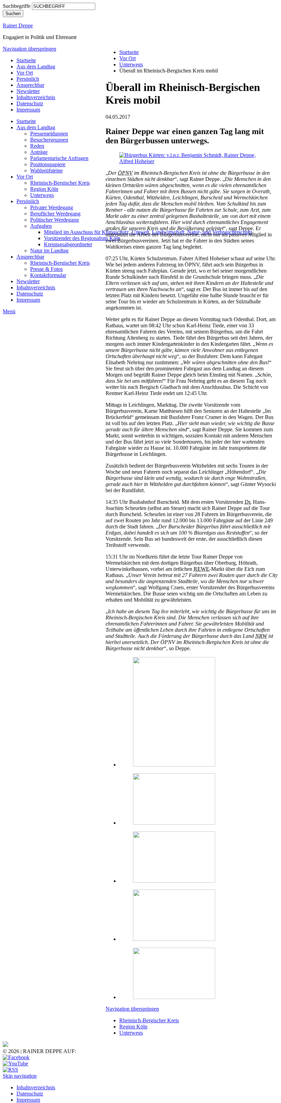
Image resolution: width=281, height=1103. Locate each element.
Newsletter (28, 91)
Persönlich (27, 79)
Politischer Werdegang (54, 220)
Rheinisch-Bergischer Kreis (60, 183)
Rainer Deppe (18, 25)
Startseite (26, 60)
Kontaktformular (48, 275)
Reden (37, 146)
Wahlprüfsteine (46, 170)
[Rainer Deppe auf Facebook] (16, 1057)
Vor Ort (24, 73)
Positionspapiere (47, 164)
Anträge (39, 152)
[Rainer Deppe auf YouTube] (15, 1063)
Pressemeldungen (49, 133)
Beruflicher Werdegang (55, 213)
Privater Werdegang (51, 207)
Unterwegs (42, 195)
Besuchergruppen (49, 140)
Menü (9, 311)
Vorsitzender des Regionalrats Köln (82, 238)
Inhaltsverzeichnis (35, 97)
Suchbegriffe (16, 6)
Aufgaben (41, 226)
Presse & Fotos (46, 269)
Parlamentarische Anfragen (59, 158)
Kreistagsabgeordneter (68, 244)
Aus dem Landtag (35, 66)
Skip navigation (20, 1076)
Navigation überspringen (29, 49)
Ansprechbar (30, 85)
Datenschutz (29, 103)
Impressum (28, 110)
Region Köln (44, 189)
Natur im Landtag (49, 250)
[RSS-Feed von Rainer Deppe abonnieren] (10, 1070)
